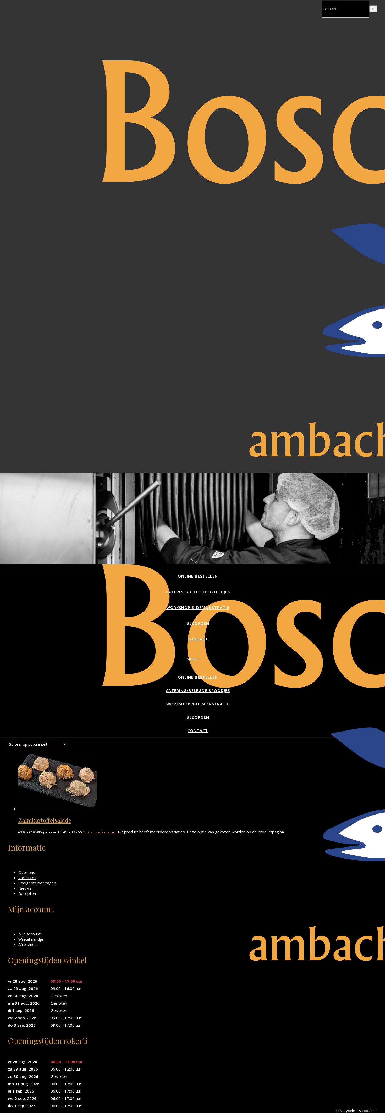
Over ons (26, 872)
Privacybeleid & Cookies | (356, 1110)
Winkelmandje (30, 939)
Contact (198, 638)
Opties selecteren (100, 832)
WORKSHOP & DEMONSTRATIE (197, 607)
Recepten (27, 893)
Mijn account (29, 934)
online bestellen (198, 576)
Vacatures (27, 877)
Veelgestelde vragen (37, 882)
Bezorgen (197, 623)
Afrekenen (27, 944)
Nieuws (25, 888)
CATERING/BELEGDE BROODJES (198, 591)
